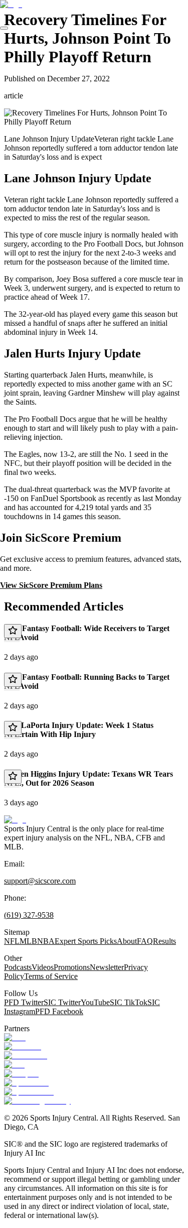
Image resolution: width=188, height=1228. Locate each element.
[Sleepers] (21, 1073)
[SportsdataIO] (29, 1091)
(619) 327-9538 (29, 915)
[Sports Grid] (26, 1082)
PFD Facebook (59, 1011)
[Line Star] (22, 1046)
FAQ (145, 941)
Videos (43, 967)
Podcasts (18, 967)
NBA (46, 941)
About (127, 941)
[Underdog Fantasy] (37, 1100)
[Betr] (15, 1037)
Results (164, 941)
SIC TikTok (128, 1002)
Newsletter (107, 967)
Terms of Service (51, 976)
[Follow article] (13, 631)
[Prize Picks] (25, 1055)
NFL (12, 941)
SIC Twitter (62, 1002)
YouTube (95, 1002)
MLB (28, 941)
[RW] (14, 1064)
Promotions (72, 967)
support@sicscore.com (40, 881)
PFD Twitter (24, 1002)
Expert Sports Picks (86, 941)
